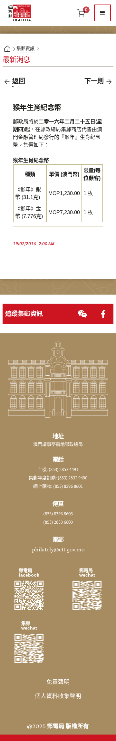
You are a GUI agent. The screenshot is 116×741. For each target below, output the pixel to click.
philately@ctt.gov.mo (58, 550)
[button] (102, 13)
